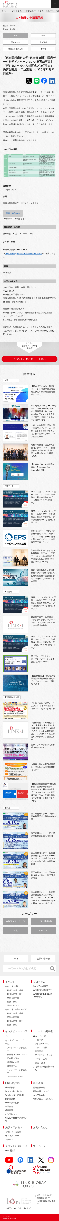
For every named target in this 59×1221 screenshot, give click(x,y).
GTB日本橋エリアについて (16, 1119)
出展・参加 (12, 1002)
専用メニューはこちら (43, 1099)
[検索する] (52, 969)
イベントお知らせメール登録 (16, 1148)
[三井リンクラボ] (42, 1169)
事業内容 (9, 1106)
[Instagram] (51, 1161)
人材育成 (43, 42)
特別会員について (41, 1091)
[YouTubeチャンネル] (9, 1161)
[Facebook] (20, 1161)
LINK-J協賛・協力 (15, 994)
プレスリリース (42, 1044)
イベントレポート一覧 (16, 1009)
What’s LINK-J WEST (14, 1095)
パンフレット (11, 1114)
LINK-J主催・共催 (15, 990)
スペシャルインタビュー (17, 1049)
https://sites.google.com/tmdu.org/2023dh (23, 253)
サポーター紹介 (12, 1103)
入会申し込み (39, 1095)
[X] (41, 1161)
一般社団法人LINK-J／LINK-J (10, 4)
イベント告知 (41, 1059)
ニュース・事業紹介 (43, 921)
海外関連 (39, 1051)
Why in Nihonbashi (13, 1091)
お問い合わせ (43, 958)
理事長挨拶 (10, 1087)
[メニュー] (55, 4)
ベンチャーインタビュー (17, 1071)
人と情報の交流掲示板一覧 (43, 1068)
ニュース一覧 (39, 1036)
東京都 (43, 49)
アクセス (9, 1139)
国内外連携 (10, 1099)
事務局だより (13, 1062)
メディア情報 (41, 1047)
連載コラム (12, 1066)
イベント (43, 930)
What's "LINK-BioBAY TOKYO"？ (42, 995)
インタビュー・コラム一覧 (16, 1042)
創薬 (43, 35)
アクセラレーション (44, 1055)
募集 (15, 35)
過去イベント (13, 1005)
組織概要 (9, 1110)
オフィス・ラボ (12, 1136)
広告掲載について (42, 1198)
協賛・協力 (40, 1063)
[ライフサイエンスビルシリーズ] (16, 1169)
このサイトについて (43, 1195)
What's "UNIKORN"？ (42, 990)
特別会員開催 (13, 998)
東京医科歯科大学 (15, 49)
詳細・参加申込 (13, 213)
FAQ (15, 958)
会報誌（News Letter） (17, 1054)
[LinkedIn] (31, 1161)
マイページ (39, 1146)
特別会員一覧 (39, 1087)
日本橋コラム (13, 1058)
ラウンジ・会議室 (13, 1132)
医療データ (15, 42)
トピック (39, 1040)
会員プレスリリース (15, 921)
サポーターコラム (15, 1076)
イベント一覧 (11, 986)
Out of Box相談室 (40, 986)
